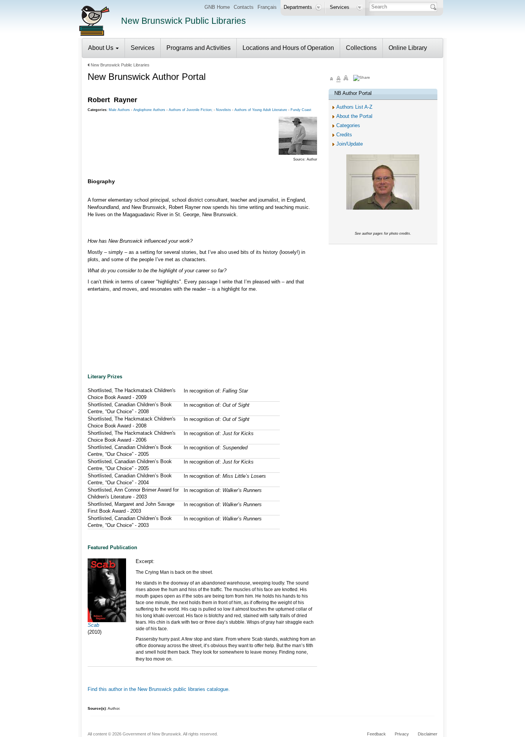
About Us (101, 48)
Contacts (244, 7)
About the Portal (354, 116)
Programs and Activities (198, 48)
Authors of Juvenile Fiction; (191, 110)
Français (267, 7)
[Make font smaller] (331, 79)
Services (143, 48)
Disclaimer (427, 734)
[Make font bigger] (346, 79)
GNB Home (217, 7)
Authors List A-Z (354, 107)
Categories (348, 125)
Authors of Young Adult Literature (260, 110)
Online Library (408, 48)
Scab (93, 625)
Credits (344, 134)
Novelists (223, 110)
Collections (361, 48)
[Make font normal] (339, 79)
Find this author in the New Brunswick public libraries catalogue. (159, 689)
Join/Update (349, 144)
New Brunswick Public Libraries (120, 65)
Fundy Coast (301, 110)
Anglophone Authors (149, 110)
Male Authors (119, 110)
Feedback (376, 734)
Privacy (402, 734)
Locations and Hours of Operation (288, 48)
